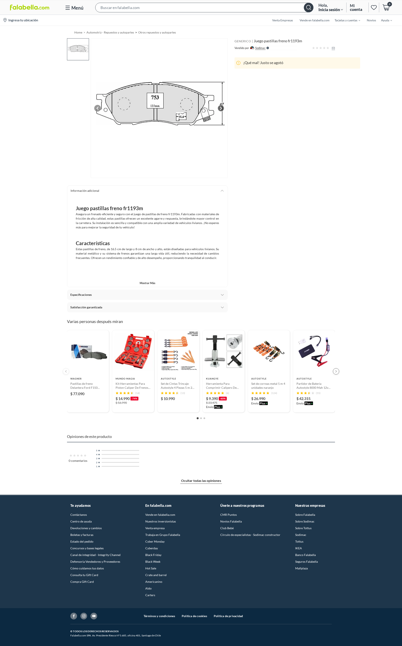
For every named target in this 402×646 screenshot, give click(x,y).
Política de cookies (194, 616)
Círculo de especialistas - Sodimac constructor (250, 535)
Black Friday (153, 555)
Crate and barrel (156, 575)
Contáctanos (78, 514)
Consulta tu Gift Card (84, 575)
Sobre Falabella (305, 514)
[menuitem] (345, 20)
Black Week (152, 561)
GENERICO (242, 41)
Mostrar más (147, 283)
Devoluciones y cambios (86, 528)
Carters (150, 595)
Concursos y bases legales (87, 548)
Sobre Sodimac (304, 521)
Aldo (148, 588)
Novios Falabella (231, 521)
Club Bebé (227, 528)
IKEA (298, 548)
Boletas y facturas (81, 535)
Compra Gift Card (82, 581)
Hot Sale (150, 568)
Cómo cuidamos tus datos (87, 568)
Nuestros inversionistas (160, 521)
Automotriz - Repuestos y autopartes (110, 32)
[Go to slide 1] (198, 418)
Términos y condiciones (159, 616)
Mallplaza (301, 568)
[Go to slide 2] (201, 418)
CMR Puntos (228, 514)
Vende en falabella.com (160, 514)
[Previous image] (97, 108)
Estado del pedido (81, 541)
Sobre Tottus (303, 528)
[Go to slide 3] (204, 418)
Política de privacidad (228, 616)
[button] (204, 7)
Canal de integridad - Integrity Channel (95, 555)
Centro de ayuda (81, 521)
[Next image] (221, 108)
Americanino (153, 581)
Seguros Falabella (306, 561)
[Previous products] (66, 371)
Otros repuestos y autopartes (157, 32)
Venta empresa (155, 528)
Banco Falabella (305, 555)
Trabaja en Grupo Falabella (162, 535)
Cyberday (151, 548)
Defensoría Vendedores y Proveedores (95, 561)
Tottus (299, 541)
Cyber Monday (155, 541)
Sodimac (300, 535)
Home (78, 32)
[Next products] (336, 371)
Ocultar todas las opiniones (201, 481)
